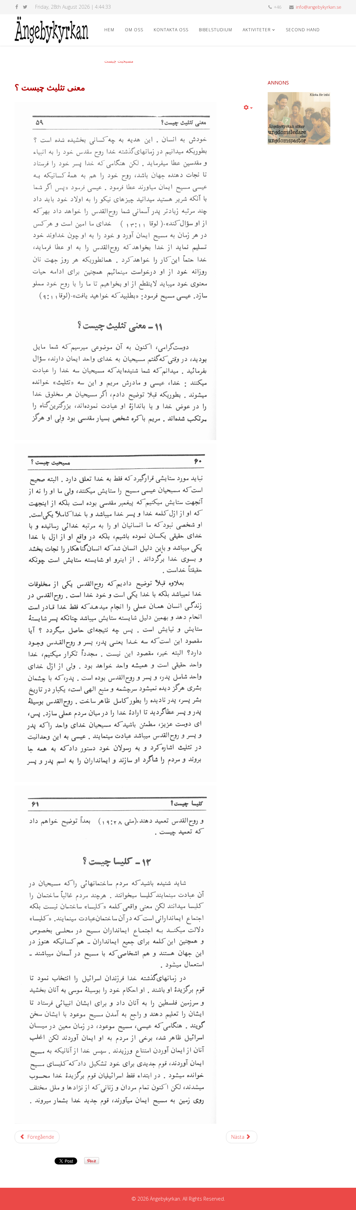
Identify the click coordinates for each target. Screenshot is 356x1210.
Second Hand (303, 30)
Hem (109, 30)
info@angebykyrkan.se (318, 7)
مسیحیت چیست (118, 61)
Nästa (238, 1137)
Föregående (40, 1137)
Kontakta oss (171, 30)
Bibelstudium (215, 30)
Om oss (134, 30)
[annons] (305, 118)
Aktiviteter (257, 30)
